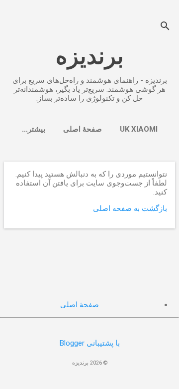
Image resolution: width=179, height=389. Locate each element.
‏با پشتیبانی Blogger (90, 343)
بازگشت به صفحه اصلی (130, 208)
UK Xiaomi (139, 129)
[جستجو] (165, 27)
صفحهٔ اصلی (82, 129)
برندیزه (90, 56)
